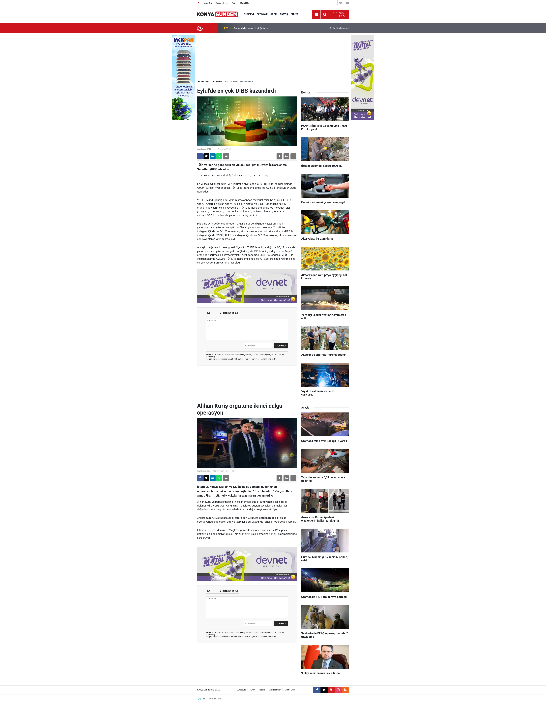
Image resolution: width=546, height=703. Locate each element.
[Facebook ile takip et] (316, 690)
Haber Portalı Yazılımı (211, 699)
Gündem (249, 14)
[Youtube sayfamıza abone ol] (331, 690)
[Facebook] (200, 156)
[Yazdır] (226, 156)
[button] (279, 156)
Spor (273, 14)
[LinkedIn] (213, 156)
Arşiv (234, 3)
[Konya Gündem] (217, 14)
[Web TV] (340, 2)
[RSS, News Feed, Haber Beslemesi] (345, 690)
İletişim (262, 690)
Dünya (294, 14)
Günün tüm (339, 28)
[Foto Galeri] (347, 2)
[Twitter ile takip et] (324, 690)
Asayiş (284, 14)
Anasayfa (205, 82)
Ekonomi (262, 14)
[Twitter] (206, 156)
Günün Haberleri (221, 3)
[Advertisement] (273, 55)
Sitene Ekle (244, 3)
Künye (252, 690)
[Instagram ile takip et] (338, 690)
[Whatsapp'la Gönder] (219, 156)
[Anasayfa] (198, 3)
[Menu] (316, 14)
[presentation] (207, 28)
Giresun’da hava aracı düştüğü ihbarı (250, 28)
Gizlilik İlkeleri (275, 690)
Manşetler (208, 3)
